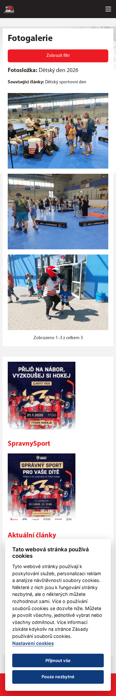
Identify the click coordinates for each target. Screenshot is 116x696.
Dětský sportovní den (65, 82)
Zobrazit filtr (58, 55)
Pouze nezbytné (58, 676)
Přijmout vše (58, 660)
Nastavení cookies (33, 643)
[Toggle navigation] (108, 9)
